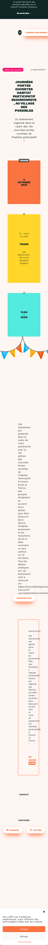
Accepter (24, 929)
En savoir (32, 760)
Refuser (24, 936)
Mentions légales (24, 942)
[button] (44, 911)
